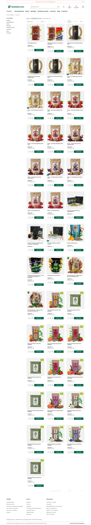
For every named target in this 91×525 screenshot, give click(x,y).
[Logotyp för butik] (16, 7)
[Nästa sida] (83, 21)
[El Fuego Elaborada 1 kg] (36, 33)
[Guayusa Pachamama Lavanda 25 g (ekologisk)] (36, 467)
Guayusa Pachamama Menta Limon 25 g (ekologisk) (35, 512)
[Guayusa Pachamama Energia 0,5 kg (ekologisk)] (55, 333)
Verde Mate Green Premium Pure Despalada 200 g (34, 77)
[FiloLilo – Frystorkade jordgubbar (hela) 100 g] (55, 100)
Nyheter (27, 11)
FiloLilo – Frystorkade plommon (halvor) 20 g (74, 178)
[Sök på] (58, 6)
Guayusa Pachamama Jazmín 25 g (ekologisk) (34, 445)
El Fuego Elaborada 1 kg (32, 43)
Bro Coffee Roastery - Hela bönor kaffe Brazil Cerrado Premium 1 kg (74, 276)
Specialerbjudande (19, 11)
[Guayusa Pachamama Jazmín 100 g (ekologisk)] (75, 400)
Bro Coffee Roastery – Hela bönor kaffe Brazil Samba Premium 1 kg (35, 311)
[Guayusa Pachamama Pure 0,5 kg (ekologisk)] (75, 501)
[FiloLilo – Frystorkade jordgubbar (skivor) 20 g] (55, 133)
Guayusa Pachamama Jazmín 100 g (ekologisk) (74, 411)
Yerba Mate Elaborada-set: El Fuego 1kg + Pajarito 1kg (55, 44)
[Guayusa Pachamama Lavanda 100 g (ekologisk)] (75, 434)
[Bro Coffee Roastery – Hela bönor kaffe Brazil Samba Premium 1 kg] (36, 300)
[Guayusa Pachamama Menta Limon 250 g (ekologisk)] (55, 501)
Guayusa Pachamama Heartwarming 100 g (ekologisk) (75, 378)
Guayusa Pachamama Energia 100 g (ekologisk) (74, 344)
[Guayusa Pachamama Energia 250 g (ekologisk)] (55, 367)
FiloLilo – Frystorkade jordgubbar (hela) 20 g (75, 111)
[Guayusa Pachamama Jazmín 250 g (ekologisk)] (55, 434)
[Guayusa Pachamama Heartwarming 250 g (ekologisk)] (55, 400)
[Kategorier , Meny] (13, 11)
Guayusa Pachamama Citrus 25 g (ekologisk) (73, 311)
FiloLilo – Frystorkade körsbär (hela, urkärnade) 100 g (74, 144)
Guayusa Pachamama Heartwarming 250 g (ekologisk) (55, 411)
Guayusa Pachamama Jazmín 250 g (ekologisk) (54, 445)
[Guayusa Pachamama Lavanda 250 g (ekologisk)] (55, 467)
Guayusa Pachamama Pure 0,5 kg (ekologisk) (73, 512)
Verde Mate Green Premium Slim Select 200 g (54, 77)
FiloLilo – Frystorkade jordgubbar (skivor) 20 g (55, 144)
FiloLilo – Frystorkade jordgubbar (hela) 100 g (54, 111)
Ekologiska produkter (43, 11)
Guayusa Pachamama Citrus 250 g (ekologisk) (34, 344)
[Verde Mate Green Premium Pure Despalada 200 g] (36, 66)
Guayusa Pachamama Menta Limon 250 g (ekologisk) (55, 512)
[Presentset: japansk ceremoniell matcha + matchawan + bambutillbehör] (36, 233)
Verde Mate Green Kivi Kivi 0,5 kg (53, 275)
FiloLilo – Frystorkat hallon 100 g (34, 210)
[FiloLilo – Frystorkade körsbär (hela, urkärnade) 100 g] (75, 133)
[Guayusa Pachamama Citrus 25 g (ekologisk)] (75, 300)
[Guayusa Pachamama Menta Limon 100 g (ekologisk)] (75, 467)
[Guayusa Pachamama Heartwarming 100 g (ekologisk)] (75, 367)
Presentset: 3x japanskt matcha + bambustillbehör (73, 211)
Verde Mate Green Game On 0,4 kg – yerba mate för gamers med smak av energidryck (36, 276)
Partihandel (64, 11)
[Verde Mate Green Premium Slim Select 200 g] (55, 66)
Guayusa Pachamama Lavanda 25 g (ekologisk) (34, 478)
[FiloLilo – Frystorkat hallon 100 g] (36, 200)
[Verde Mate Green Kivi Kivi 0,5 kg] (55, 265)
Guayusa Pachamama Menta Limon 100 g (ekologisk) (75, 478)
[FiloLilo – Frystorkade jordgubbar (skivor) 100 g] (36, 133)
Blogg (58, 11)
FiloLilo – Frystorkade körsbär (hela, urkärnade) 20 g (34, 178)
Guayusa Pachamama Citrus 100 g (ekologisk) (54, 311)
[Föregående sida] (64, 21)
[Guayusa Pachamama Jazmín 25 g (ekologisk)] (36, 434)
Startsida (12, 14)
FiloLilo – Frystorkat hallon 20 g (53, 210)
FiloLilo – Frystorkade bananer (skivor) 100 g (74, 77)
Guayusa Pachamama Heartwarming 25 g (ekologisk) (35, 411)
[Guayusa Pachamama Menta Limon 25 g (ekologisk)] (36, 501)
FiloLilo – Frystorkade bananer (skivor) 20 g (35, 111)
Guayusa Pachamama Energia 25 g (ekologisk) (34, 378)
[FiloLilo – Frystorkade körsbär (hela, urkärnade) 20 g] (36, 167)
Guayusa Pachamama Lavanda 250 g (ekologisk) (54, 478)
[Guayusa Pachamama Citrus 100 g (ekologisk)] (55, 300)
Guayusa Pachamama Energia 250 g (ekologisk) (54, 378)
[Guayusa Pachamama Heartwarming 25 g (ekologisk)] (36, 400)
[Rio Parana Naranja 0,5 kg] (75, 233)
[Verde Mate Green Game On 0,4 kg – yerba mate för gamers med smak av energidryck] (36, 265)
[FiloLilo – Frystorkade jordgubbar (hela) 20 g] (75, 100)
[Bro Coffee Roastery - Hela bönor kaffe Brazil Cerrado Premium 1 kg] (75, 265)
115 (81, 21)
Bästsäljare (33, 11)
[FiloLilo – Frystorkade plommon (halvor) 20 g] (75, 167)
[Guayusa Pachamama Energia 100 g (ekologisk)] (75, 333)
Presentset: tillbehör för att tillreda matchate (53, 244)
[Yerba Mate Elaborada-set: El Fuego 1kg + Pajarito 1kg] (55, 33)
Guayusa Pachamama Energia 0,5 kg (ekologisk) (54, 344)
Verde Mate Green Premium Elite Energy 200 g (75, 44)
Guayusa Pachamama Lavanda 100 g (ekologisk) (74, 445)
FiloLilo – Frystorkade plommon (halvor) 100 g (54, 178)
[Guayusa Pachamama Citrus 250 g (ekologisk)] (36, 333)
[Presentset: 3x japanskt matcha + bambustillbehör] (75, 200)
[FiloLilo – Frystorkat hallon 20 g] (55, 200)
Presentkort (53, 11)
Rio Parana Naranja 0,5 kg (72, 243)
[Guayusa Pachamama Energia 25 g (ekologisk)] (36, 367)
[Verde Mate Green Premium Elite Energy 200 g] (75, 33)
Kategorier (10, 18)
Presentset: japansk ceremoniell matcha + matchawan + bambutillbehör (36, 244)
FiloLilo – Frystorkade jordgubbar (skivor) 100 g (35, 144)
